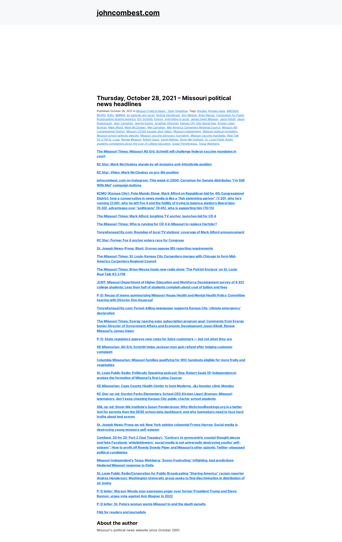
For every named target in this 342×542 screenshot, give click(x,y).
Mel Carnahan (156, 127)
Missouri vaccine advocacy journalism (164, 135)
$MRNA (120, 115)
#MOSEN (232, 111)
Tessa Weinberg (209, 143)
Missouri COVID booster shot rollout (149, 131)
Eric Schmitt (145, 119)
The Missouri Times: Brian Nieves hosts (128, 269)
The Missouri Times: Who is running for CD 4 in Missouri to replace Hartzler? (157, 224)
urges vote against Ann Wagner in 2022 (141, 496)
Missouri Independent (187, 131)
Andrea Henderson (168, 115)
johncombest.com (128, 12)
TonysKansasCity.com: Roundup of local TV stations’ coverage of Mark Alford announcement (170, 232)
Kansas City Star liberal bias (198, 123)
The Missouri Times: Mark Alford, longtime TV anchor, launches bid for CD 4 (156, 216)
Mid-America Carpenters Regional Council (193, 127)
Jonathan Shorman (166, 123)
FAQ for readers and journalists (121, 512)
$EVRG (101, 115)
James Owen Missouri (204, 119)
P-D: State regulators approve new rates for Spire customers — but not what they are (164, 339)
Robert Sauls (151, 139)
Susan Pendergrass (184, 143)
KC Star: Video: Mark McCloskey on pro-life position (138, 172)
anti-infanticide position (193, 164)
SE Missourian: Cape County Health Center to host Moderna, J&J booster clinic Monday (165, 386)
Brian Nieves (207, 115)
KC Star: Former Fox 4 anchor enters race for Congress (140, 240)
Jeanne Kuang (144, 123)
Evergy (158, 119)
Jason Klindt (228, 119)
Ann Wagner (189, 115)
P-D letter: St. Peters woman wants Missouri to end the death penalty (151, 504)
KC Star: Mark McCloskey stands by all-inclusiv (134, 164)
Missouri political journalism (220, 131)
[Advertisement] (171, 58)
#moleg (202, 111)
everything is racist (177, 119)
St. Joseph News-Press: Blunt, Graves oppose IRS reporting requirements (155, 248)
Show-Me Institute (191, 139)
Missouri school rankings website (118, 135)
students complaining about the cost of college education (134, 143)
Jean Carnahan (123, 123)
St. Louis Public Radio (219, 139)
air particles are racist (140, 115)
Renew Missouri (131, 139)
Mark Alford (115, 127)
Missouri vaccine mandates (208, 135)
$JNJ (110, 115)
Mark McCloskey (135, 127)
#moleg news (216, 111)
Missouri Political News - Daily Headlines (162, 111)
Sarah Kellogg (169, 139)
